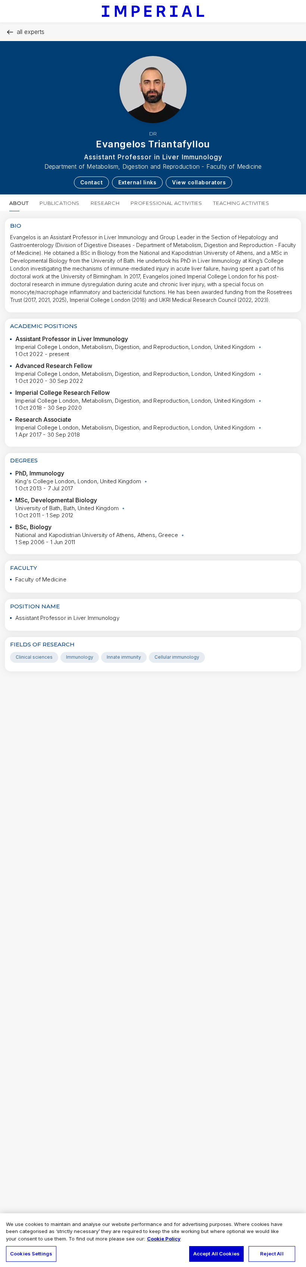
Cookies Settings (31, 1254)
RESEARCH (105, 203)
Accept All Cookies (216, 1254)
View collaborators (199, 182)
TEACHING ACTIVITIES (241, 203)
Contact (91, 182)
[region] (153, 1240)
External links (137, 182)
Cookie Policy (164, 1239)
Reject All (271, 1254)
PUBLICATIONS (59, 203)
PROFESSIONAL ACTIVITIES (166, 203)
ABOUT (18, 203)
